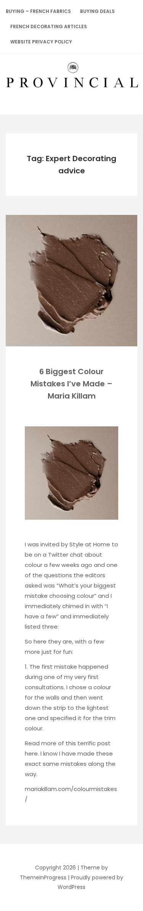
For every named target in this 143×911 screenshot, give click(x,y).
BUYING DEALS (97, 11)
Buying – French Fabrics (38, 11)
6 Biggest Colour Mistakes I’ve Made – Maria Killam (71, 383)
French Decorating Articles (48, 26)
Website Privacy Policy (41, 41)
